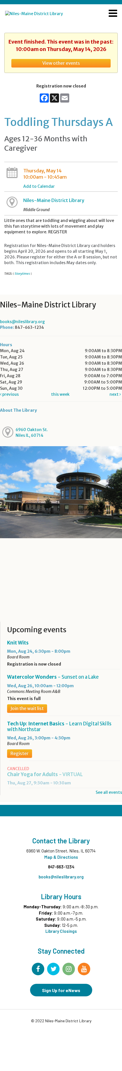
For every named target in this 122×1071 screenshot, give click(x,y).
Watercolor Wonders (53, 677)
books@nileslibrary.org (22, 321)
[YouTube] (84, 969)
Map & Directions (61, 857)
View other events (61, 63)
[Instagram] (68, 969)
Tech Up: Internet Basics (59, 727)
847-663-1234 (61, 866)
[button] (113, 14)
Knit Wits (18, 643)
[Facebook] (38, 969)
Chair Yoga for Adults (45, 774)
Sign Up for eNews (61, 990)
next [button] (114, 394)
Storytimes (22, 274)
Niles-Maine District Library (53, 200)
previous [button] (10, 394)
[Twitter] (53, 969)
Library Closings (61, 931)
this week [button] (60, 394)
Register (19, 753)
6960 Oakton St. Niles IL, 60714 (32, 432)
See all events (109, 792)
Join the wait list (27, 708)
